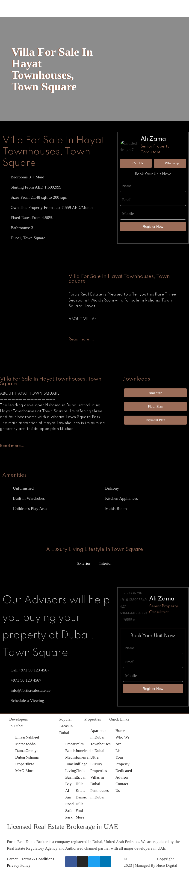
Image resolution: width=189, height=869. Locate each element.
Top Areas (71, 10)
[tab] (81, 339)
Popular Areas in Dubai (66, 726)
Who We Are (73, 36)
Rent (67, 16)
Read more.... (81, 339)
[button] (94, 43)
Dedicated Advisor (78, 30)
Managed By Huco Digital (156, 865)
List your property (78, 23)
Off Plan (70, 3)
